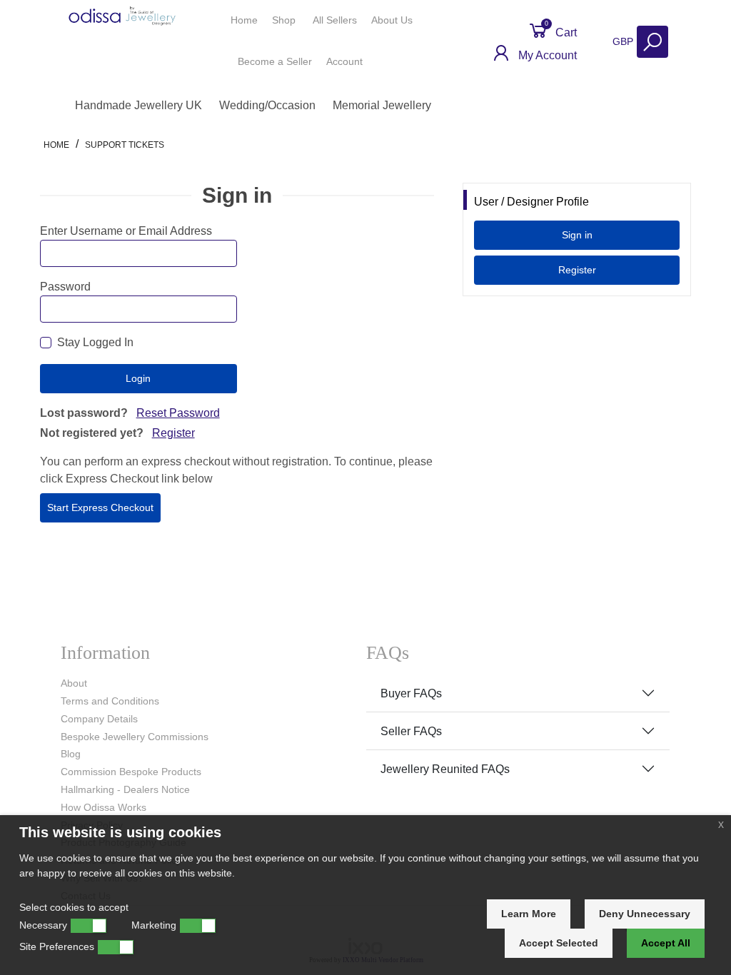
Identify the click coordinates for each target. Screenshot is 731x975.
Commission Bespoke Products (131, 771)
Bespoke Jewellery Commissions (134, 736)
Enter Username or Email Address (126, 231)
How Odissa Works (103, 807)
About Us (393, 20)
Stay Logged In (95, 342)
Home (244, 20)
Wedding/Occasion (267, 105)
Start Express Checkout (100, 507)
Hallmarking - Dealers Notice (125, 789)
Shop (285, 20)
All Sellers (335, 20)
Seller (275, 61)
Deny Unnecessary (644, 913)
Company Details (99, 718)
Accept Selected (558, 943)
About (74, 683)
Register (173, 433)
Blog (71, 753)
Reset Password (178, 413)
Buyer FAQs (411, 693)
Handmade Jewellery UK (138, 105)
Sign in (577, 235)
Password (65, 287)
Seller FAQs (411, 731)
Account (346, 61)
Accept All (665, 943)
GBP (624, 41)
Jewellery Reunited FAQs (445, 769)
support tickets (124, 145)
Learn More (528, 913)
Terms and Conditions (110, 701)
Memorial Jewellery (382, 105)
